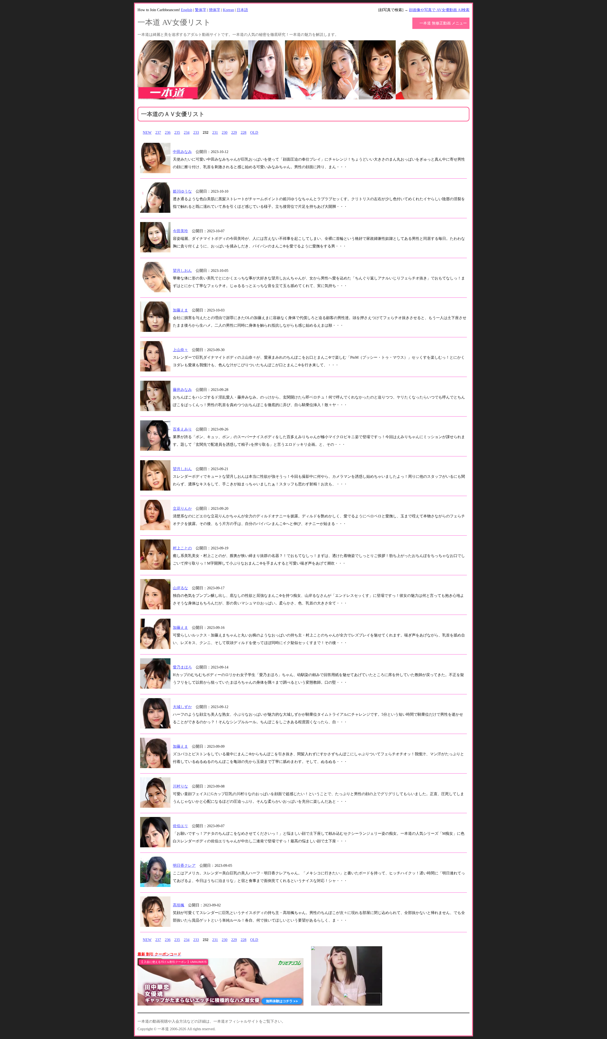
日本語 (242, 10)
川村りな (180, 786)
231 (215, 132)
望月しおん (182, 271)
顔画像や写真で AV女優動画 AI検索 (439, 10)
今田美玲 (180, 231)
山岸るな (180, 588)
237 (158, 132)
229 (234, 132)
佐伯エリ (180, 826)
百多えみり (182, 429)
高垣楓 (178, 905)
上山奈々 (180, 350)
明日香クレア (184, 865)
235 (177, 132)
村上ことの (182, 548)
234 (186, 132)
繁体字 (200, 10)
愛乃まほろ (182, 667)
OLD (254, 132)
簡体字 (214, 10)
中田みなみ (182, 152)
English (186, 10)
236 (167, 132)
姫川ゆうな (182, 191)
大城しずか (182, 707)
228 (243, 132)
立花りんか (182, 508)
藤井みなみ (182, 390)
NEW (147, 132)
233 (196, 132)
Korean (228, 10)
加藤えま (180, 310)
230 (224, 132)
